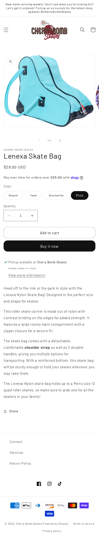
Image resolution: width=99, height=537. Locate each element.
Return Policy (20, 463)
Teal (36, 196)
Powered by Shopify (55, 523)
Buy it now (49, 246)
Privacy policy (52, 530)
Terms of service (83, 523)
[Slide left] (39, 140)
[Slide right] (60, 140)
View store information (26, 275)
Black (16, 196)
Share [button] (13, 411)
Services (16, 452)
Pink (79, 195)
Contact (16, 442)
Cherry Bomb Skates (29, 523)
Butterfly (59, 196)
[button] (6, 30)
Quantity (10, 206)
